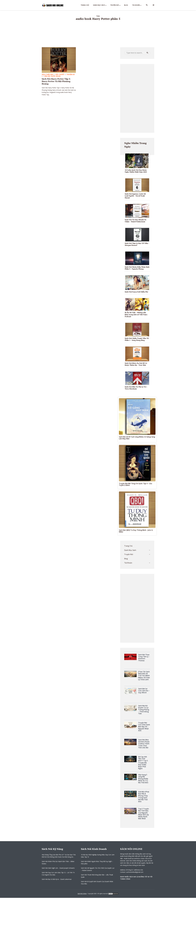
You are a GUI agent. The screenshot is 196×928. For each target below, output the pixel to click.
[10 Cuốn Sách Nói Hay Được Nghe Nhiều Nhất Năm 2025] (137, 161)
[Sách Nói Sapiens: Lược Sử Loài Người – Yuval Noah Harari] (138, 185)
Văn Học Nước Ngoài (52, 76)
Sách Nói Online (82, 893)
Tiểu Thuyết (60, 74)
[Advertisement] (137, 98)
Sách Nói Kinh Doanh (94, 849)
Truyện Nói (114, 5)
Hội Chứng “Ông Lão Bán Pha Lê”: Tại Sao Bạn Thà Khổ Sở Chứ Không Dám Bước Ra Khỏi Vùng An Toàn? (59, 856)
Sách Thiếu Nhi (47, 74)
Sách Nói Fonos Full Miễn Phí (136, 292)
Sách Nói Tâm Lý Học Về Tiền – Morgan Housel (137, 244)
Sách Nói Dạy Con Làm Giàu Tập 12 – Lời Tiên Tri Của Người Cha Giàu (58, 874)
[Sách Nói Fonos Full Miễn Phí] (138, 282)
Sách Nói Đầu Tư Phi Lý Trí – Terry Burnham (136, 388)
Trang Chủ (85, 5)
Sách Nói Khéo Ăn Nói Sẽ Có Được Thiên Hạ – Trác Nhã (136, 364)
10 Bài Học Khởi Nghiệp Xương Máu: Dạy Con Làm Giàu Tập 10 (97, 856)
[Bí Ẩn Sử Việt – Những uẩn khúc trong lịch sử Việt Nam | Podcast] (138, 304)
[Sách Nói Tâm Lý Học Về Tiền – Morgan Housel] (138, 234)
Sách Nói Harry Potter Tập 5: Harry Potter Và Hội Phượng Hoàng (56, 81)
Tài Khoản (136, 5)
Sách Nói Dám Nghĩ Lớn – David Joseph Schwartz (58, 868)
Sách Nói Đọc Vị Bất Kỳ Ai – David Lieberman (57, 879)
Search (147, 53)
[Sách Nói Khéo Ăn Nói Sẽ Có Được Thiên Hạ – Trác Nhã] (138, 354)
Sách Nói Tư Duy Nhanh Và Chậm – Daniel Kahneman (135, 221)
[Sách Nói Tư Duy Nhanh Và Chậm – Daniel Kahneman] (138, 211)
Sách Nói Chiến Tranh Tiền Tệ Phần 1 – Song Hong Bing (137, 339)
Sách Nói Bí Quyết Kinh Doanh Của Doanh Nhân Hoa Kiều (97, 883)
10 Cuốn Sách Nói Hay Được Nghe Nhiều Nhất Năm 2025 (136, 171)
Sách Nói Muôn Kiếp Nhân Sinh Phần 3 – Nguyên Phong (137, 268)
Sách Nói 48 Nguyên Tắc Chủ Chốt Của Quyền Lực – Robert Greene (97, 869)
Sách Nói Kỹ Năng (52, 849)
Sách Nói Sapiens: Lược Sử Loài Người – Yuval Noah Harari (135, 196)
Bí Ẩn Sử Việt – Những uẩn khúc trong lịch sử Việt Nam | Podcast (136, 314)
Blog (126, 5)
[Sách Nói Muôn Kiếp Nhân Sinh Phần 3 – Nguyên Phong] (138, 258)
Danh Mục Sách (99, 5)
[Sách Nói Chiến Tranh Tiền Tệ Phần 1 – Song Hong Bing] (138, 329)
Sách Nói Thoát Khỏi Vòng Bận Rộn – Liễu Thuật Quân (97, 876)
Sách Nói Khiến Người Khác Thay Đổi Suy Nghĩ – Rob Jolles (97, 862)
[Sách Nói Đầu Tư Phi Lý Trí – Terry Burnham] (138, 378)
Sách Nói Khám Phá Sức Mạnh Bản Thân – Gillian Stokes (58, 862)
